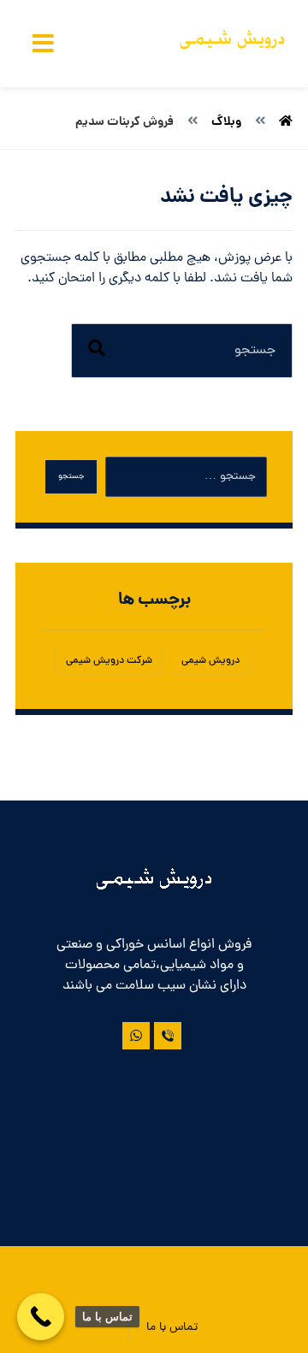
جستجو (71, 476)
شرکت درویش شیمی (109, 661)
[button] (42, 43)
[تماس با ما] (167, 1035)
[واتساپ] (136, 1035)
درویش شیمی (210, 661)
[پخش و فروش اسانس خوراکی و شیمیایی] (233, 43)
